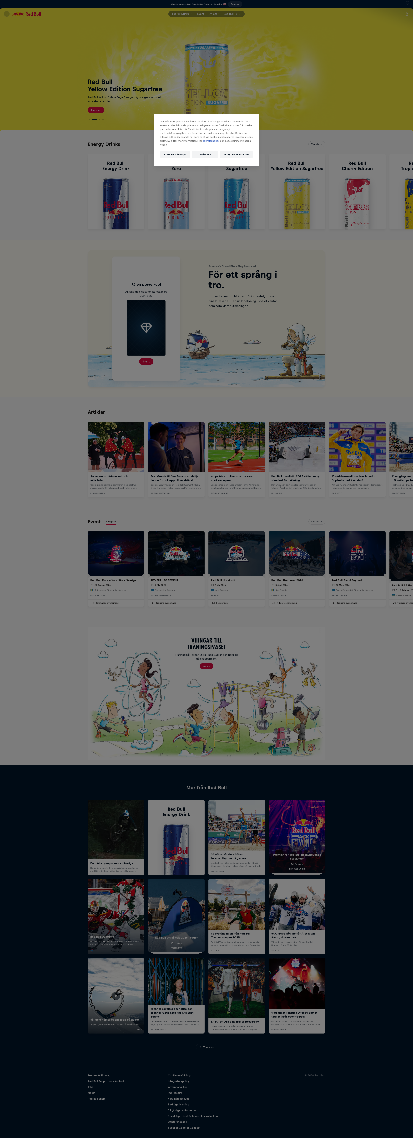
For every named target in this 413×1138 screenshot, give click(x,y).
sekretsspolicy (211, 140)
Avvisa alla (205, 154)
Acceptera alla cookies (236, 154)
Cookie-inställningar (175, 154)
